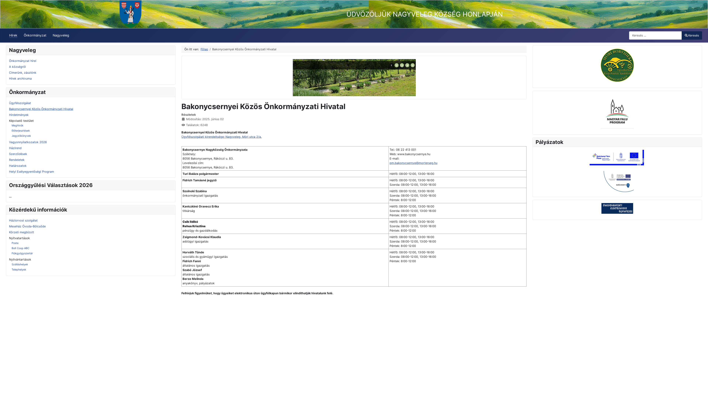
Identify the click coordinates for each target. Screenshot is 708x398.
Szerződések (18, 154)
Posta (15, 243)
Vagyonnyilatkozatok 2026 (28, 142)
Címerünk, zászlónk (22, 72)
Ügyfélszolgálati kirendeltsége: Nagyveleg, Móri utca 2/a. (221, 137)
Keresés (693, 35)
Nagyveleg (61, 35)
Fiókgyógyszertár (22, 253)
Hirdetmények (19, 115)
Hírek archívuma (20, 78)
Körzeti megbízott (21, 232)
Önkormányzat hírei (22, 61)
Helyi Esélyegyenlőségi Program (31, 171)
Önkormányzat (35, 35)
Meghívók (17, 125)
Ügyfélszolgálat (20, 103)
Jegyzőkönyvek (21, 135)
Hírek (13, 35)
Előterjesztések (21, 130)
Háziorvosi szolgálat (23, 220)
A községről (17, 67)
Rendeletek (17, 160)
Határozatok (18, 165)
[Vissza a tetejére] (701, 391)
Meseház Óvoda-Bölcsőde (27, 226)
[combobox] (655, 35)
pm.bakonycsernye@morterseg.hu (413, 163)
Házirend (15, 148)
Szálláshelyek (20, 264)
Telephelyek (19, 269)
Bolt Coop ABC (20, 248)
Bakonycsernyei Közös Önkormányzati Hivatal (41, 109)
